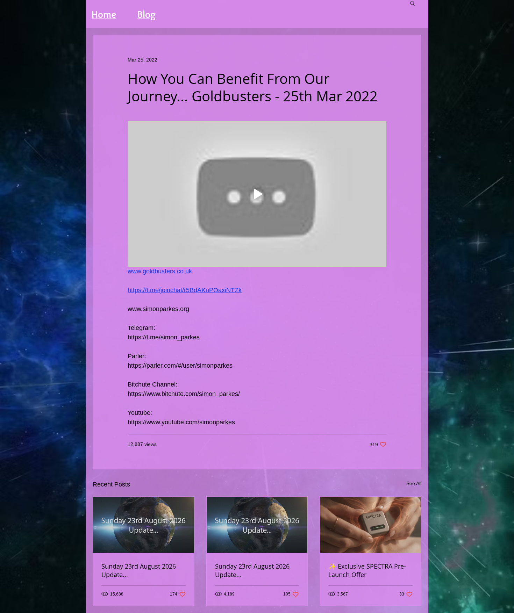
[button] (412, 3)
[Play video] (257, 194)
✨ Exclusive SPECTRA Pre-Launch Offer (367, 570)
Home (104, 14)
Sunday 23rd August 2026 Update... (138, 570)
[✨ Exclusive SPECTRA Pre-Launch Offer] (370, 525)
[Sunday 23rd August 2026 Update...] (143, 525)
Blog (146, 14)
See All (413, 483)
